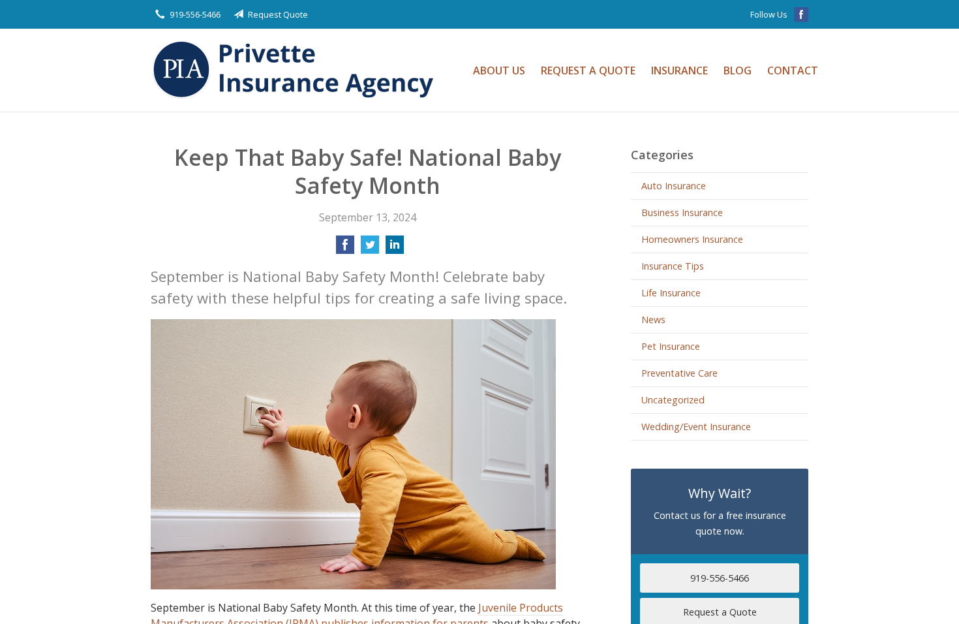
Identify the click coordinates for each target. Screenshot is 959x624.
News (653, 319)
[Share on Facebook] (345, 249)
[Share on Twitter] (370, 249)
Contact (792, 70)
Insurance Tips (672, 266)
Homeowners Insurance (692, 239)
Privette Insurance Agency (297, 70)
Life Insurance (671, 293)
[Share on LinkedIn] (395, 249)
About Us (499, 70)
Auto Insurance (673, 185)
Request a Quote (588, 70)
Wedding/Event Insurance (696, 426)
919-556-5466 (195, 14)
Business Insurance (682, 212)
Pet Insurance (670, 346)
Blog (737, 70)
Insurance (679, 70)
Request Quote (278, 14)
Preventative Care (679, 373)
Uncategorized (673, 400)
